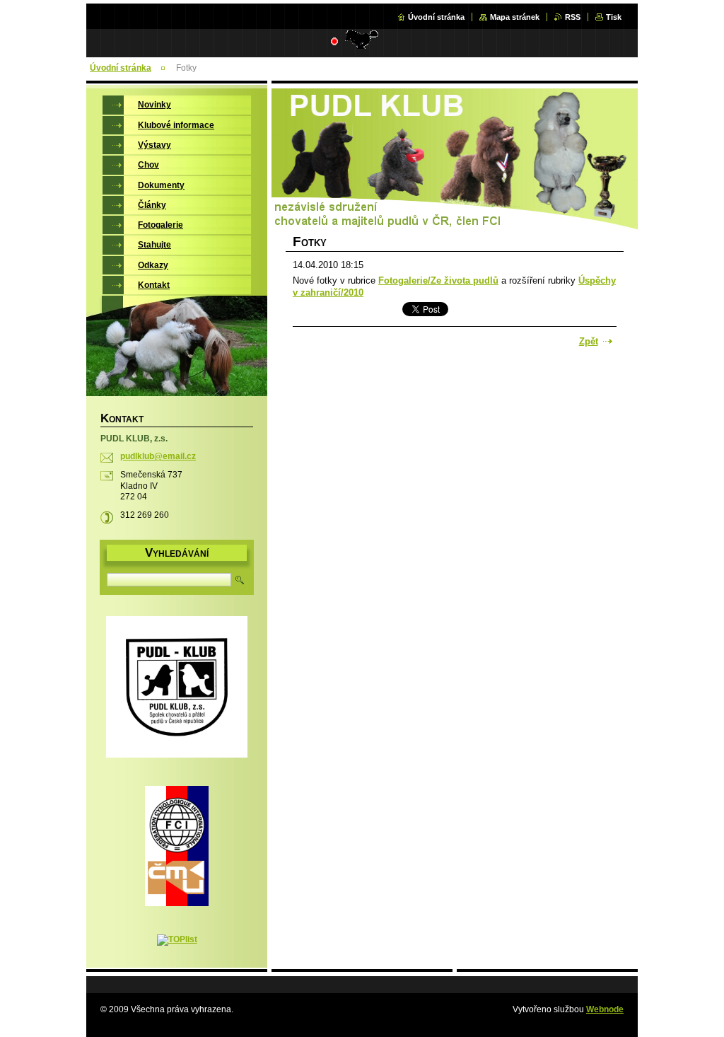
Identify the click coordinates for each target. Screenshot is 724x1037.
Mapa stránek (514, 17)
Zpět (588, 341)
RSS (572, 17)
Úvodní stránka (436, 17)
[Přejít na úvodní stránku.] (298, 45)
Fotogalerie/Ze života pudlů (438, 280)
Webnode (605, 1009)
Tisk (613, 17)
